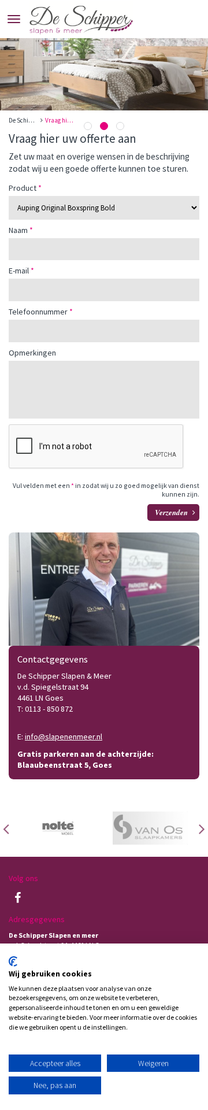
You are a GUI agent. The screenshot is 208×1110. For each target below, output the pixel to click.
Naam (18, 230)
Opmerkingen (32, 353)
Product (22, 188)
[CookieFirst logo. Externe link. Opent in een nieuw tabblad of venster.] (13, 961)
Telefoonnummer (38, 312)
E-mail (19, 271)
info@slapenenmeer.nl (63, 736)
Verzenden (171, 512)
